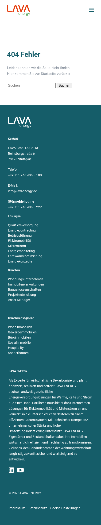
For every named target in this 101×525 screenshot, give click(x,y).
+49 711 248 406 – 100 (25, 175)
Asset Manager (19, 300)
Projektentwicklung (22, 295)
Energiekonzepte (20, 261)
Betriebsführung (20, 235)
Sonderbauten (18, 353)
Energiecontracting (22, 230)
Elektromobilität (19, 241)
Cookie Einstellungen (65, 508)
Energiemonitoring (21, 251)
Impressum (17, 508)
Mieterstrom (17, 246)
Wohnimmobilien (20, 327)
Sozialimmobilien (20, 342)
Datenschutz (37, 508)
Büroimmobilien (19, 337)
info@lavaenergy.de (22, 191)
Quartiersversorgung (23, 225)
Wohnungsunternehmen (25, 279)
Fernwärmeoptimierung (25, 256)
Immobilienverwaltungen (26, 284)
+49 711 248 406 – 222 (25, 207)
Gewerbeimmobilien (22, 332)
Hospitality (16, 348)
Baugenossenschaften (24, 289)
